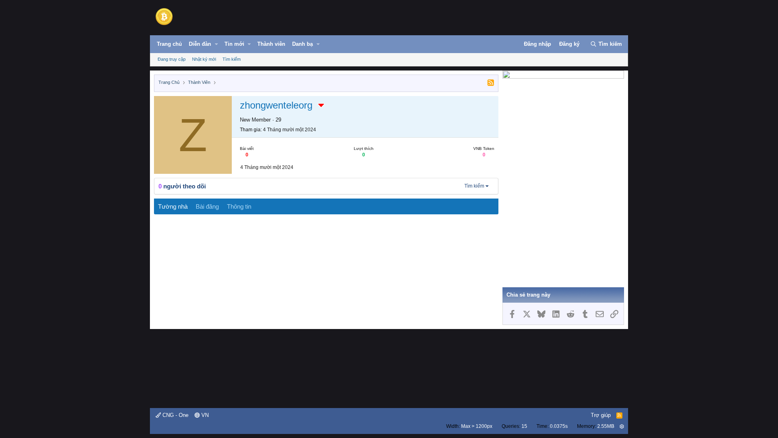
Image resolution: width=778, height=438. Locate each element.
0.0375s (559, 426)
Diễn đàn (200, 44)
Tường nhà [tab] (173, 206)
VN (204, 415)
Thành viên (271, 44)
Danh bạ (302, 44)
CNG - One (174, 415)
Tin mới (234, 44)
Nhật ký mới (204, 59)
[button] (216, 44)
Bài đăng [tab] (207, 206)
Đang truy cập (172, 59)
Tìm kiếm (231, 59)
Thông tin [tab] (239, 206)
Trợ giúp (601, 415)
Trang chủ (169, 44)
